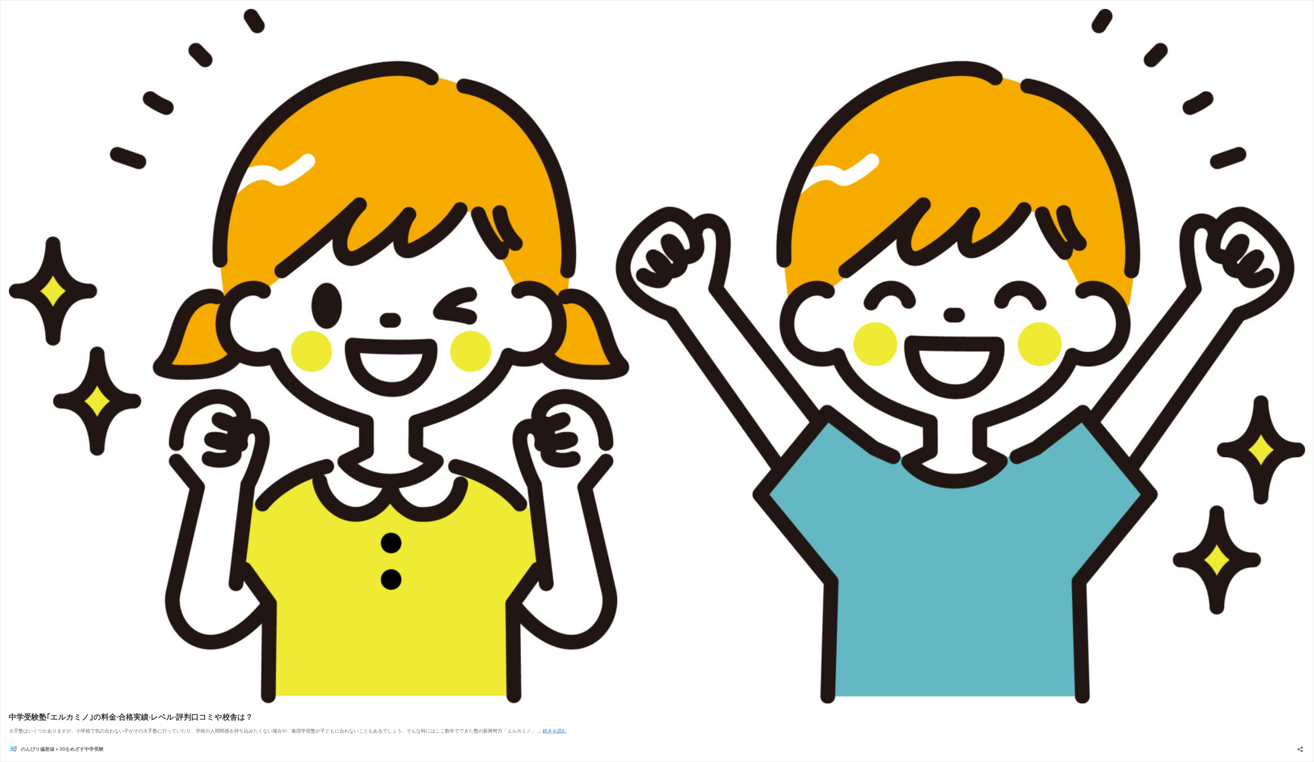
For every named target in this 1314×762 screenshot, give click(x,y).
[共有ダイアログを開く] (1300, 747)
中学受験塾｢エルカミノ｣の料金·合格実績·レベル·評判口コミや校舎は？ (131, 716)
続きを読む (555, 731)
